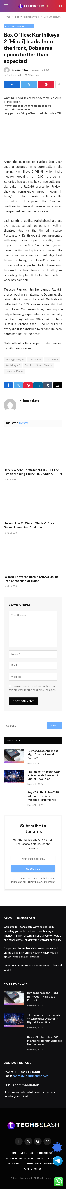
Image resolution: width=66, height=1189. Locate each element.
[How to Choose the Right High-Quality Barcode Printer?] (14, 756)
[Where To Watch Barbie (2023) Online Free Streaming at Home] (33, 555)
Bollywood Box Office (18, 26)
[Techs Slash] (33, 6)
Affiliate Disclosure (20, 1158)
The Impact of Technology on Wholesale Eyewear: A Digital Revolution (43, 775)
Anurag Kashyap (15, 359)
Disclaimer (14, 1163)
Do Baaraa (52, 359)
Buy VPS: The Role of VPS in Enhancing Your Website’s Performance (43, 796)
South (28, 365)
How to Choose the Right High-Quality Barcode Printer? (42, 754)
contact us (45, 1153)
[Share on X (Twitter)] (29, 84)
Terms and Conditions (40, 1163)
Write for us (33, 1169)
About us (26, 1153)
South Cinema (44, 365)
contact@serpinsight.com (30, 1075)
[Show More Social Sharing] (58, 84)
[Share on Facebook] (12, 84)
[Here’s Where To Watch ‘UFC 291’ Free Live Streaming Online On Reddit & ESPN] (33, 448)
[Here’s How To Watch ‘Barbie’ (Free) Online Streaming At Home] (33, 502)
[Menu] (6, 6)
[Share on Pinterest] (46, 84)
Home (13, 1153)
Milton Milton (21, 70)
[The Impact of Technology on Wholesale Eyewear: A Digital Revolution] (14, 776)
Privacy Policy (34, 882)
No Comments (14, 75)
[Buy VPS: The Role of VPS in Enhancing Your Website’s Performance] (14, 797)
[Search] (60, 6)
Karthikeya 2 (13, 365)
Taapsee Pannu (14, 371)
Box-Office (35, 359)
